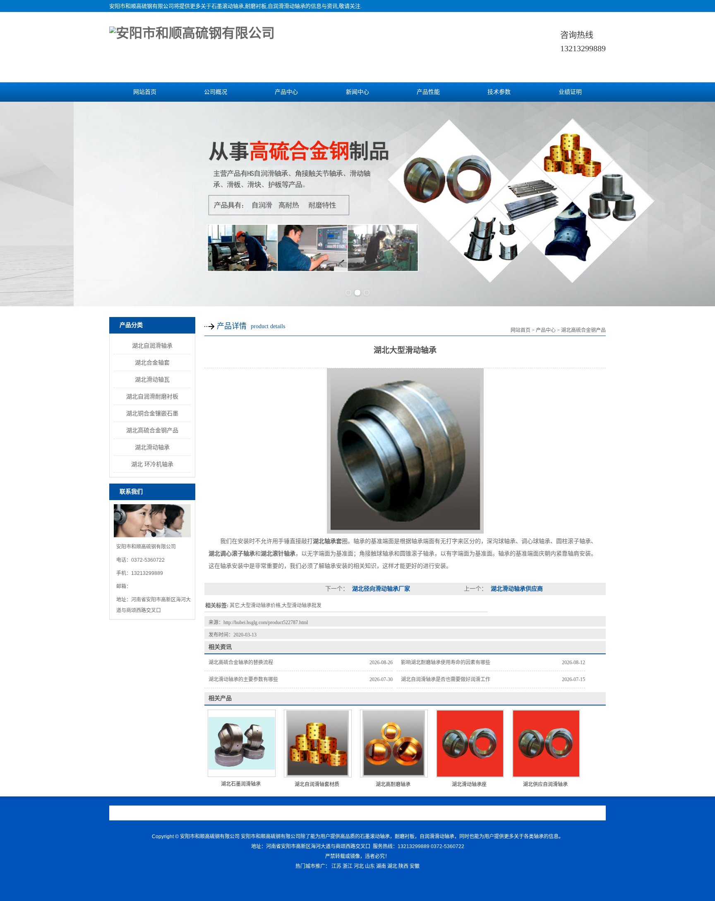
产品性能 (428, 92)
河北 (359, 866)
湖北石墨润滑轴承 (241, 784)
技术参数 (499, 92)
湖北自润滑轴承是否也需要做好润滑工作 (445, 679)
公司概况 (215, 92)
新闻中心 (357, 92)
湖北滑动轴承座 (469, 784)
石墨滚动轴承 (227, 6)
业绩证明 (570, 92)
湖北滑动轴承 (152, 447)
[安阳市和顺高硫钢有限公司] (192, 33)
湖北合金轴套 (152, 362)
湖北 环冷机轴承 (152, 464)
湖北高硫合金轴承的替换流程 (241, 662)
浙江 (348, 866)
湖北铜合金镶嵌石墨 (152, 413)
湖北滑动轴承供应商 (516, 589)
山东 (370, 866)
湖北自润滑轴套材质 (317, 784)
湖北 (392, 866)
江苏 (336, 866)
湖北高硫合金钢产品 (152, 430)
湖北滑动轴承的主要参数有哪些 (243, 679)
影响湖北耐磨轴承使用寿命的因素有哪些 (445, 662)
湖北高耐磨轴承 (393, 784)
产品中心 (286, 92)
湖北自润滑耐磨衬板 (152, 396)
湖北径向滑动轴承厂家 (380, 589)
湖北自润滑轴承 (152, 345)
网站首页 (144, 92)
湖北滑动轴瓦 (152, 379)
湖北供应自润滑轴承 (545, 784)
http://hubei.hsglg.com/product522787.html (265, 622)
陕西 (403, 866)
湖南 (381, 866)
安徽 (415, 866)
